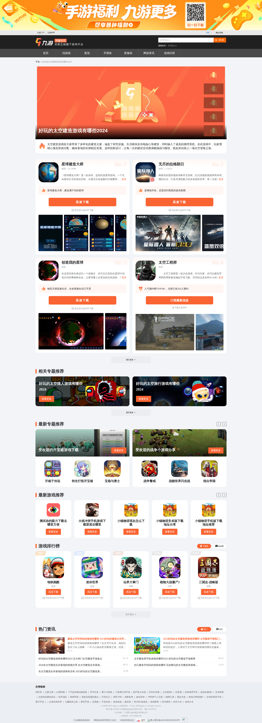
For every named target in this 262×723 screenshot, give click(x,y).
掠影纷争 (129, 697)
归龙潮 (178, 692)
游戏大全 (189, 702)
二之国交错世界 (54, 702)
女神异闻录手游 (214, 697)
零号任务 (94, 692)
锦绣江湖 (170, 697)
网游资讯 (148, 53)
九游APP (51, 33)
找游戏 (66, 53)
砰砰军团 (74, 697)
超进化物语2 (206, 692)
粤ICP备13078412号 (114, 709)
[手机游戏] (59, 42)
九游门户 (40, 33)
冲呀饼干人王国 (155, 697)
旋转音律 (140, 697)
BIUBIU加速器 (140, 702)
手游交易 (106, 702)
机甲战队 (63, 697)
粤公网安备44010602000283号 (165, 720)
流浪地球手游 (191, 692)
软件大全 (177, 702)
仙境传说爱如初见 (47, 697)
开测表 (108, 53)
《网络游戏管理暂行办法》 (105, 720)
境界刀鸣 (117, 697)
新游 (87, 53)
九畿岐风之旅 (71, 702)
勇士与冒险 (107, 692)
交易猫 (95, 702)
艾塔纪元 (106, 697)
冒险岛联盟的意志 (90, 697)
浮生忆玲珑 (154, 692)
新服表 (128, 53)
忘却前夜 (219, 692)
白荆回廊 (60, 692)
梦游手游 (85, 702)
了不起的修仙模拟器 (77, 692)
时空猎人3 (172, 46)
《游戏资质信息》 (127, 720)
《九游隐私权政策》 (81, 720)
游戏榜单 (154, 702)
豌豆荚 (128, 702)
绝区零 (38, 692)
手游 (37, 62)
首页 (46, 53)
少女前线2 (167, 692)
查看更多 (46, 399)
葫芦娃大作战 (139, 692)
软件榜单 (166, 702)
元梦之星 (49, 692)
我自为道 (181, 697)
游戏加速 (117, 702)
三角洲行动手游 (122, 692)
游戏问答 (169, 53)
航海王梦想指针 (196, 697)
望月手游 (39, 702)
